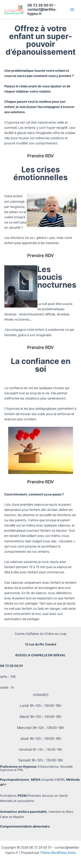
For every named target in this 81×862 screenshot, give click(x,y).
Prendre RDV (40, 155)
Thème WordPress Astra (58, 853)
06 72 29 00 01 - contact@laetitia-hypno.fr (42, 9)
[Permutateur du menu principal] (72, 9)
